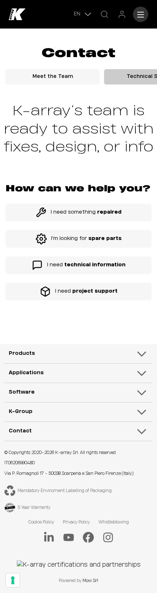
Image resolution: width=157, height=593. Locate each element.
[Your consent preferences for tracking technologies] (13, 580)
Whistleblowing (114, 522)
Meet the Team (52, 76)
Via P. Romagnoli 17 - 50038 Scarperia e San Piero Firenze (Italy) (68, 474)
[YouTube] (68, 537)
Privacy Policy (76, 522)
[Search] (104, 14)
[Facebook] (88, 537)
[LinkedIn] (48, 537)
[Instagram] (108, 537)
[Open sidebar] (140, 14)
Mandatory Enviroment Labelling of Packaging (65, 491)
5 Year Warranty (34, 508)
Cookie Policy (41, 522)
